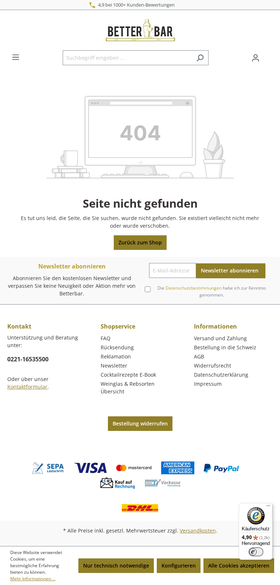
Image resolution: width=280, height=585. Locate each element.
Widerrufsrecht (212, 365)
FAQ (105, 338)
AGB (199, 356)
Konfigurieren (179, 565)
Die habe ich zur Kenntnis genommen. (212, 291)
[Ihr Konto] (255, 58)
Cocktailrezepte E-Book (128, 374)
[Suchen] (200, 57)
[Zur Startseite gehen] (140, 30)
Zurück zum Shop (140, 242)
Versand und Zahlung (220, 338)
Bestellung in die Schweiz (225, 347)
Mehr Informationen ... (32, 579)
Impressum (208, 383)
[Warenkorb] (268, 55)
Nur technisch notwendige (116, 565)
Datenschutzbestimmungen (194, 288)
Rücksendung (117, 347)
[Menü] (15, 57)
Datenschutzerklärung (221, 374)
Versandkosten (198, 530)
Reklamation (116, 356)
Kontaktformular (27, 386)
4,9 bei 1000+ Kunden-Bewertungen (135, 4)
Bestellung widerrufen (140, 423)
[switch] (256, 551)
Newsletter (114, 365)
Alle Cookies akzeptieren (238, 565)
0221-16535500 (27, 359)
